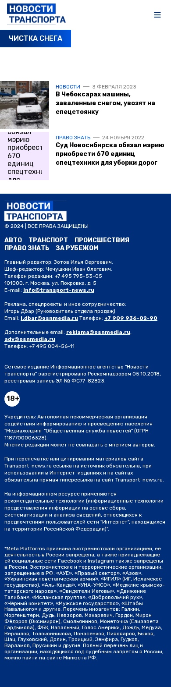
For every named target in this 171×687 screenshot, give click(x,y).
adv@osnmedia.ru (29, 339)
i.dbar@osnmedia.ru (49, 318)
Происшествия (102, 240)
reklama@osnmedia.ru (98, 332)
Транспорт (48, 240)
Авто (13, 240)
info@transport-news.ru (58, 290)
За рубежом (77, 248)
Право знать (73, 138)
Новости (68, 87)
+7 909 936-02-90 (130, 318)
